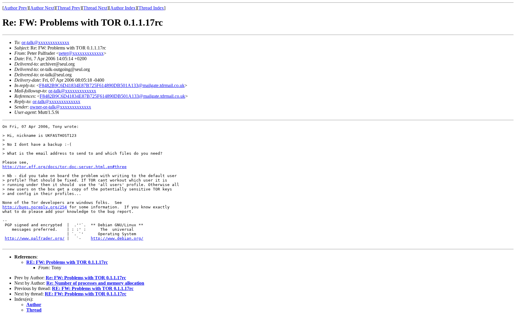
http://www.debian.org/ (117, 238)
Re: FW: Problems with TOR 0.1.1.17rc (86, 277)
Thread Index (151, 7)
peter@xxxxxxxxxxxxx (81, 53)
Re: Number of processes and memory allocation (95, 283)
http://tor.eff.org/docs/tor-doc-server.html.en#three (64, 167)
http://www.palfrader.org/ (34, 238)
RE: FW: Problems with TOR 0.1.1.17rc (67, 262)
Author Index (123, 7)
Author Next (42, 7)
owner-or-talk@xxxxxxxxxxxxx (60, 106)
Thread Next (95, 7)
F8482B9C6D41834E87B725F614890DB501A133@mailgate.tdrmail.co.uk (112, 85)
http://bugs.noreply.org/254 (34, 207)
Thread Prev (68, 7)
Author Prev (15, 7)
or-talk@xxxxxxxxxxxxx (45, 42)
